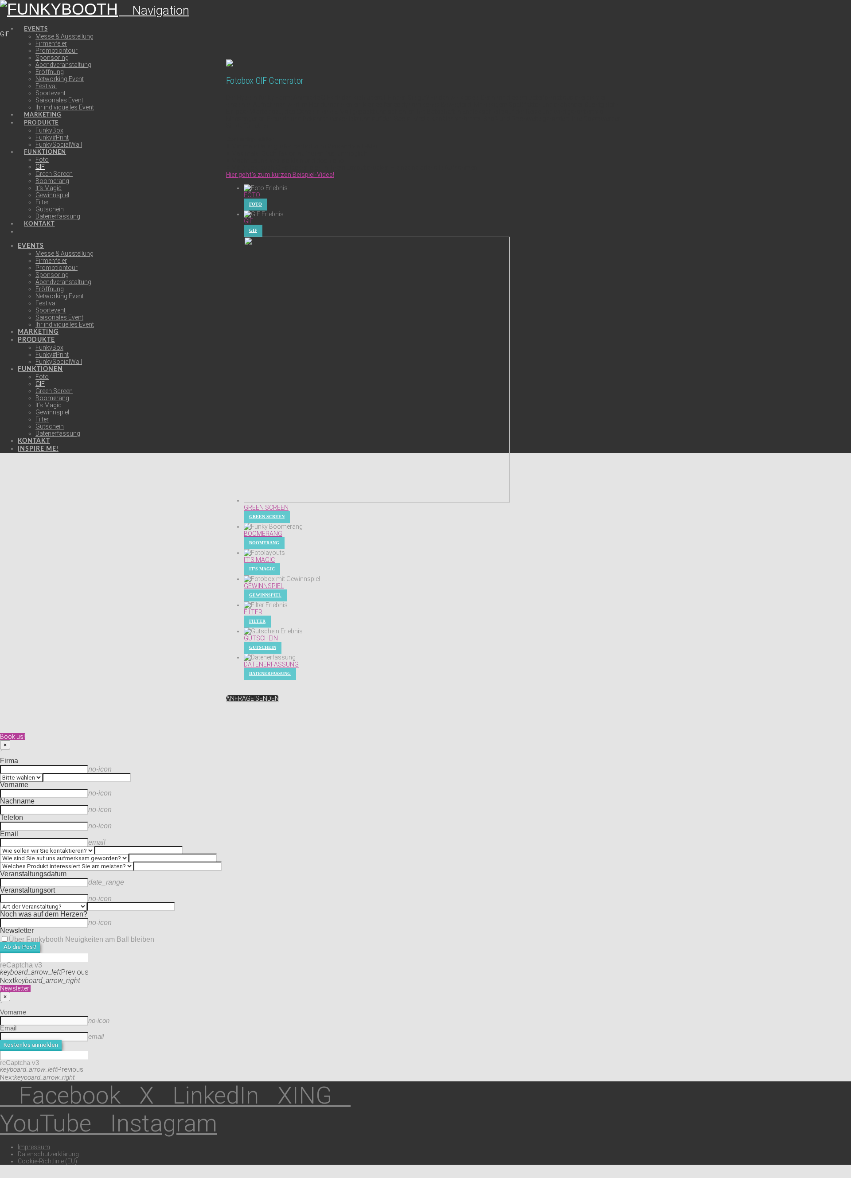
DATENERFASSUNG (271, 664)
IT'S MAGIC (259, 559)
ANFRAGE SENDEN (252, 698)
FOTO (252, 195)
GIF (248, 221)
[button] (154, 10)
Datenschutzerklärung (48, 1154)
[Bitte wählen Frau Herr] (91, 777)
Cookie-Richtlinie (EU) (47, 1161)
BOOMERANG (263, 533)
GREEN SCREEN (266, 507)
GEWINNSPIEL (264, 585)
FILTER (253, 612)
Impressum (34, 1147)
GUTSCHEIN (261, 638)
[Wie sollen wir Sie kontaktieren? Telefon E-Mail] (181, 850)
